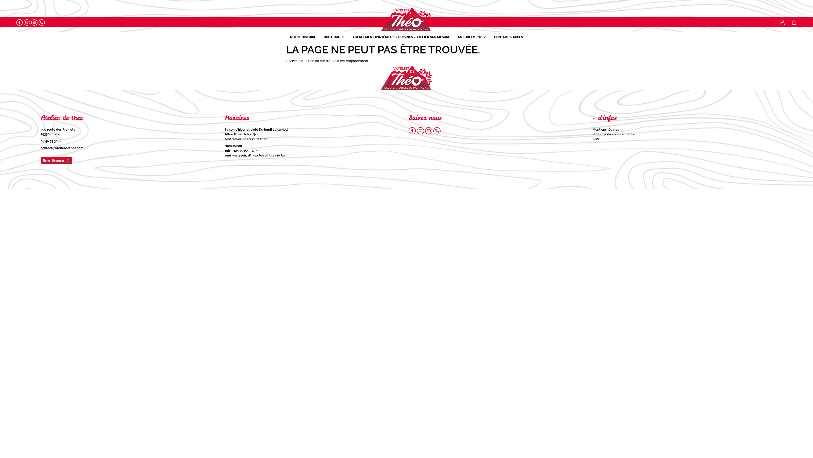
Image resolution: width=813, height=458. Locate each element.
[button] (334, 37)
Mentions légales (606, 129)
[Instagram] (27, 22)
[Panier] (794, 22)
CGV (596, 139)
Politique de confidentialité (614, 134)
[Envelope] (34, 22)
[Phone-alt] (42, 22)
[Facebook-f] (19, 22)
